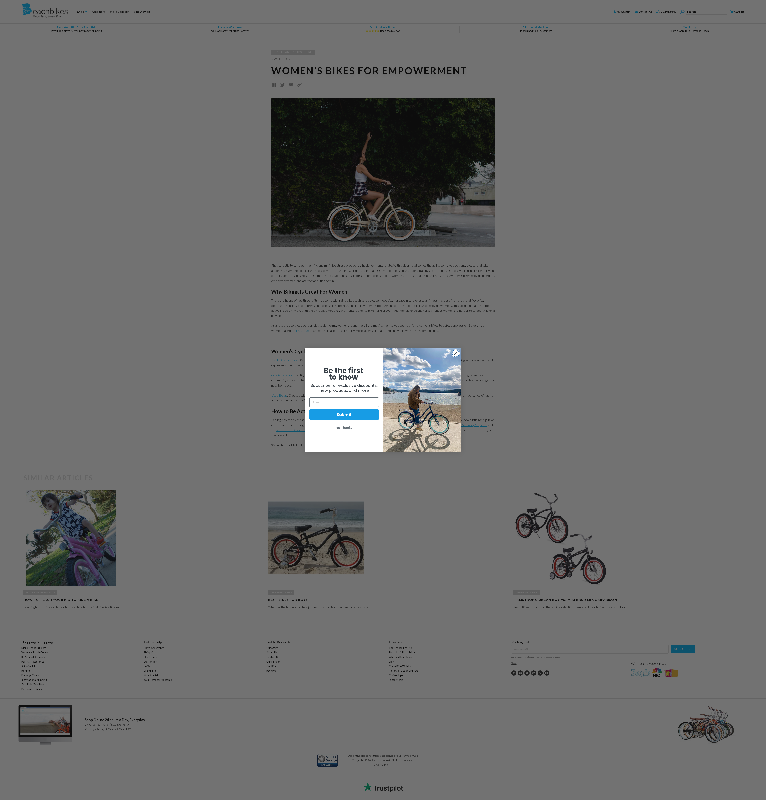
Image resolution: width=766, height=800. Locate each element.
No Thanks (344, 427)
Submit (344, 414)
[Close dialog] (455, 353)
